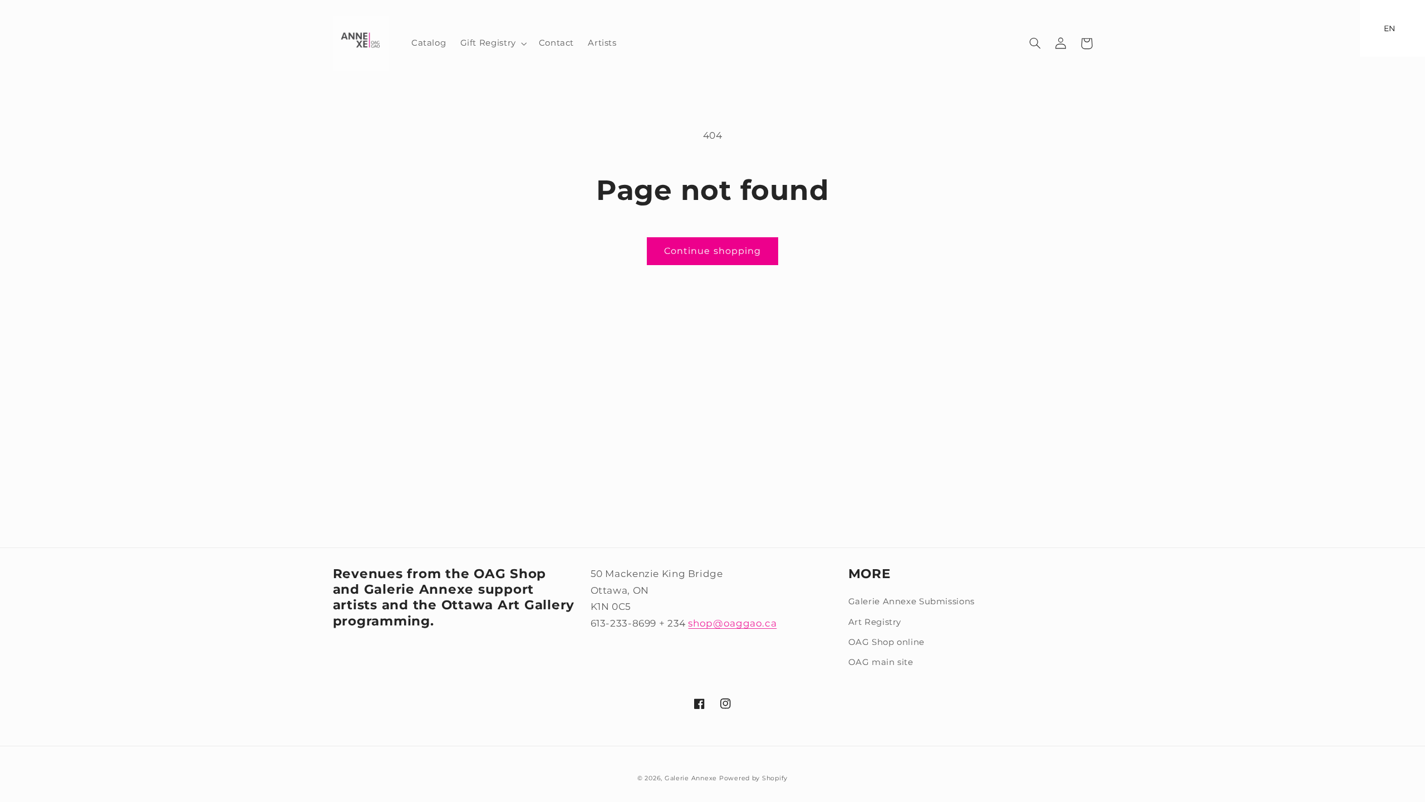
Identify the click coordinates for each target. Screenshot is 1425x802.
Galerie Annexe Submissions (911, 601)
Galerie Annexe (692, 778)
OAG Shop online (886, 642)
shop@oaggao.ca (732, 623)
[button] (492, 43)
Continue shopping (712, 251)
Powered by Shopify (753, 778)
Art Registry (875, 622)
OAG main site (880, 662)
